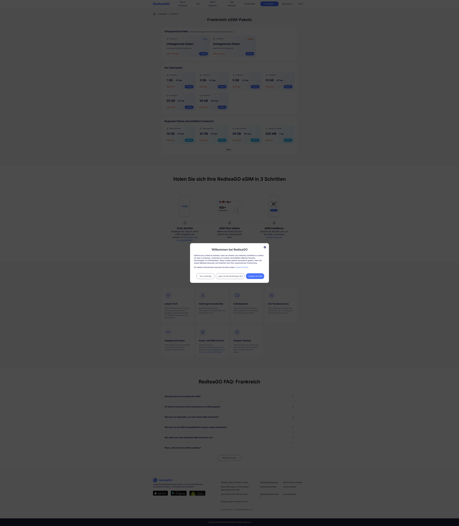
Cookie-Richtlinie (241, 267)
